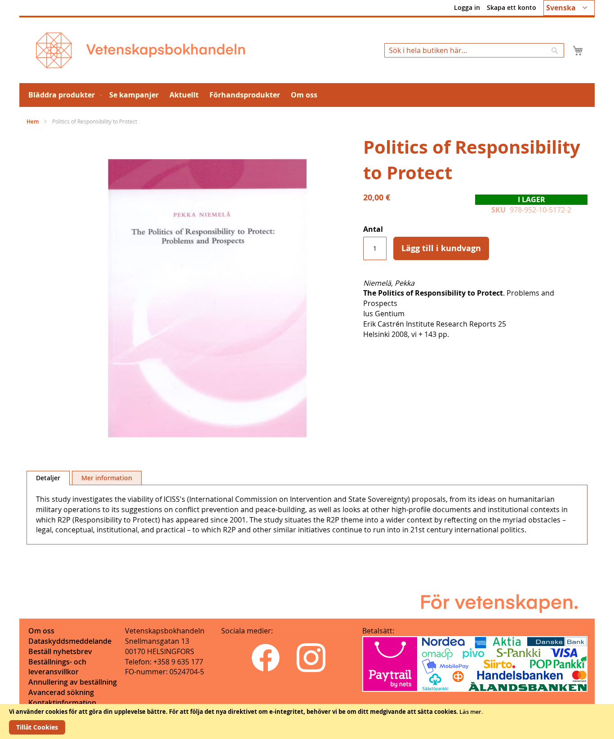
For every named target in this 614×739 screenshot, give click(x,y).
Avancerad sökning (61, 692)
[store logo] (140, 50)
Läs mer (470, 712)
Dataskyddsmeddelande (69, 641)
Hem (33, 121)
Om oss (41, 631)
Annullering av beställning (72, 682)
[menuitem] (63, 95)
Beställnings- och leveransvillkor (57, 667)
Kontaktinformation (62, 703)
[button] (569, 8)
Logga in (467, 7)
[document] (307, 721)
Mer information (106, 477)
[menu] (307, 95)
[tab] (48, 478)
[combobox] (474, 50)
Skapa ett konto (511, 7)
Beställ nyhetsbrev (60, 651)
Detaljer (48, 477)
